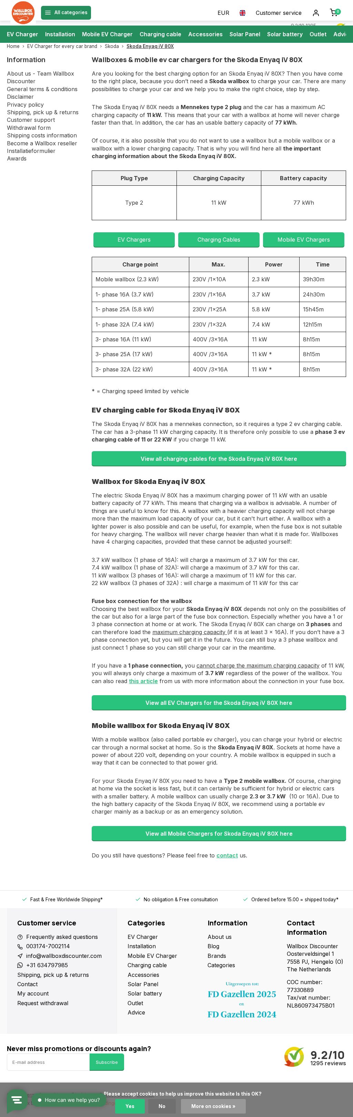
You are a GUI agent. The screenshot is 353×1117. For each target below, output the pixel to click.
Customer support (31, 119)
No (162, 1106)
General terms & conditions (42, 89)
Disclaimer (20, 96)
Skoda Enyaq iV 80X (150, 46)
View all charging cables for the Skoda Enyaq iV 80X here (219, 458)
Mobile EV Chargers (304, 239)
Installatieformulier (31, 150)
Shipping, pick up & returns (43, 112)
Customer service (279, 12)
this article (143, 681)
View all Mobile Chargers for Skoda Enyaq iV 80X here (219, 833)
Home (13, 46)
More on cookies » (213, 1106)
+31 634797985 (47, 965)
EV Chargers (134, 239)
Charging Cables (219, 239)
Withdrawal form (29, 127)
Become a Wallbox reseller (42, 143)
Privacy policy (25, 104)
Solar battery (285, 34)
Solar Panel (245, 34)
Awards (17, 158)
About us (220, 936)
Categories (221, 965)
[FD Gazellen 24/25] (242, 1001)
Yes (129, 1106)
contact (227, 855)
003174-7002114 (48, 946)
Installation (60, 34)
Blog (213, 946)
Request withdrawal (42, 1003)
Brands (217, 955)
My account (33, 993)
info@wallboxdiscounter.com (64, 955)
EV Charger (22, 34)
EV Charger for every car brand (62, 46)
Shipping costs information (42, 135)
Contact (27, 984)
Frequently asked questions (62, 936)
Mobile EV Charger (107, 34)
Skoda (112, 46)
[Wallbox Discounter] (23, 13)
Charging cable (160, 34)
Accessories (205, 34)
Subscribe (107, 1062)
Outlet (318, 34)
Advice (342, 34)
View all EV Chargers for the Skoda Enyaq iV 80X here (218, 702)
